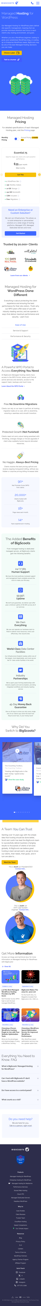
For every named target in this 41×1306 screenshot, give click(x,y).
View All (7, 966)
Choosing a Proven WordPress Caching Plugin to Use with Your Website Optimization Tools (10, 1032)
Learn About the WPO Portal (12, 386)
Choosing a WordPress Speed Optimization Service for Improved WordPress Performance (30, 1032)
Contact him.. (20, 869)
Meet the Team (10, 862)
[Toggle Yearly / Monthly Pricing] (16, 138)
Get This (20, 175)
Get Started (20, 233)
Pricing (27, 130)
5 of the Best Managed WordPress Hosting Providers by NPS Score (10, 993)
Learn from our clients (19, 275)
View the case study (16, 780)
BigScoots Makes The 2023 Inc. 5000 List (29, 991)
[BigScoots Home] (10, 3)
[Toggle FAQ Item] (38, 1066)
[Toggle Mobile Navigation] (37, 3)
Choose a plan (9, 53)
